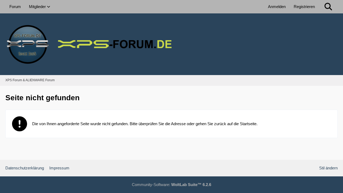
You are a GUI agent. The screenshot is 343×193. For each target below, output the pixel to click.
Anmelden (277, 6)
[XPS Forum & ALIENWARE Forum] (171, 44)
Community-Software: (171, 184)
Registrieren (304, 6)
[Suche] (328, 6)
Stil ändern (328, 168)
